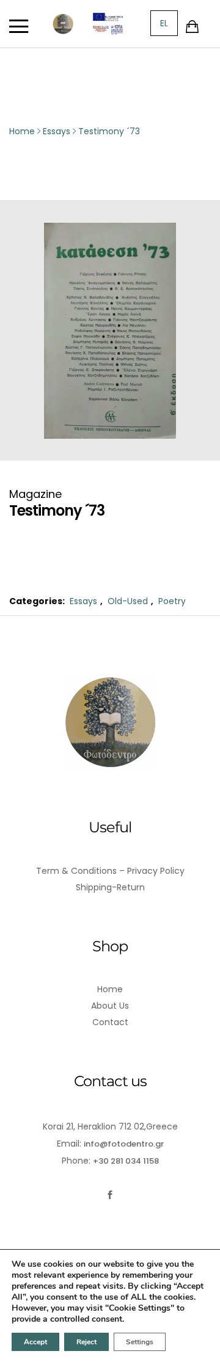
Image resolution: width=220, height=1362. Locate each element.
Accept (35, 1342)
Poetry (172, 601)
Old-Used (128, 601)
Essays (83, 601)
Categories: (37, 601)
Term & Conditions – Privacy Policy (110, 871)
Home (110, 989)
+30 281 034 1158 (126, 1161)
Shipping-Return (110, 887)
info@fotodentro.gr (124, 1144)
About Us (110, 1006)
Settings (139, 1342)
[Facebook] (110, 1195)
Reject (86, 1342)
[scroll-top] (203, 1345)
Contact (110, 1022)
